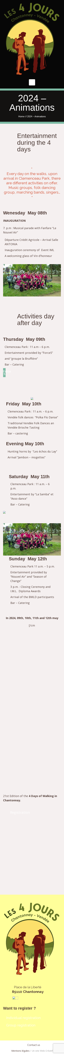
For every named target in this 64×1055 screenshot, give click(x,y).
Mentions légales (20, 1050)
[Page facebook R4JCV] (15, 999)
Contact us (33, 1045)
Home (21, 116)
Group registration (20, 1025)
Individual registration (23, 1018)
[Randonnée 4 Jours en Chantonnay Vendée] (32, 39)
